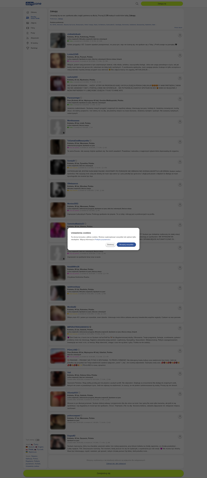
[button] (110, 244)
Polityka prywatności (102, 239)
